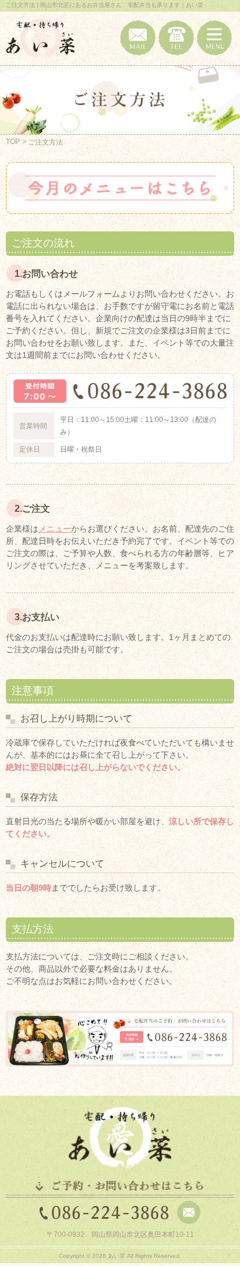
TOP (13, 142)
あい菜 (116, 1256)
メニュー (54, 528)
